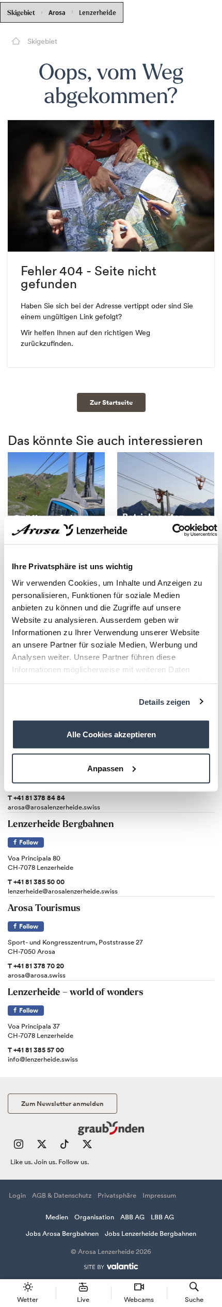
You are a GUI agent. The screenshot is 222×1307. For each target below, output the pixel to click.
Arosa (57, 12)
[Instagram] (18, 1146)
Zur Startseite (111, 402)
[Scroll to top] (204, 1260)
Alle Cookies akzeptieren (111, 734)
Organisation (94, 1217)
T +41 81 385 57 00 (36, 1050)
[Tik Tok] (64, 1146)
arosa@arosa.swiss (37, 975)
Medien (56, 1217)
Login (17, 1195)
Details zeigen (164, 701)
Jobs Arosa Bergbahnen (62, 1233)
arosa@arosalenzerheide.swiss (54, 807)
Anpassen (105, 768)
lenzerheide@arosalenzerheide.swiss (63, 891)
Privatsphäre (117, 1195)
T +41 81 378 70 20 (36, 966)
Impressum (159, 1195)
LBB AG (162, 1217)
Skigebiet (21, 13)
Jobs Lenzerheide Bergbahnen (150, 1233)
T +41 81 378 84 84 (36, 797)
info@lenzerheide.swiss (43, 1059)
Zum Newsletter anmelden (62, 1103)
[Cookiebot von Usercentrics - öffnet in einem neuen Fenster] (172, 530)
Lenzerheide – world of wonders (76, 993)
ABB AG (132, 1217)
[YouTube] (87, 1146)
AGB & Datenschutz (61, 1195)
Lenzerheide (97, 11)
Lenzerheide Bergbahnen (61, 825)
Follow (28, 842)
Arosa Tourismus (44, 909)
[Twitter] (41, 1146)
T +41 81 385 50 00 (36, 882)
